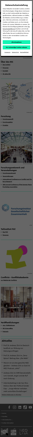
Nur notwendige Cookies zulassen (16, 47)
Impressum (7, 52)
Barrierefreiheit (24, 52)
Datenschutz (15, 52)
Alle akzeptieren (16, 42)
